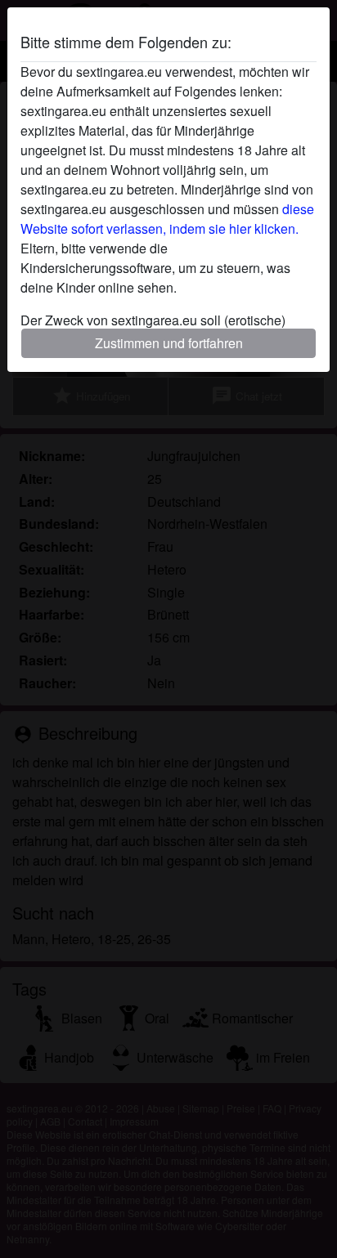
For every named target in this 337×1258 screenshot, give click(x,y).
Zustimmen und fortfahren (169, 343)
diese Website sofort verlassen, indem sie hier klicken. (167, 218)
